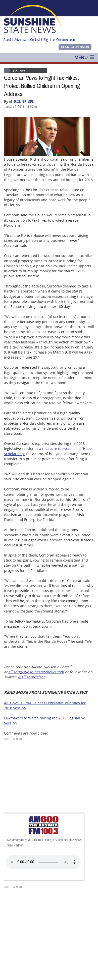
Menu (81, 57)
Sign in (47, 39)
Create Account (65, 39)
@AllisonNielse (30, 677)
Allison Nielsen (21, 102)
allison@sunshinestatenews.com (36, 671)
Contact (35, 39)
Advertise (20, 39)
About (7, 39)
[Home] (32, 18)
